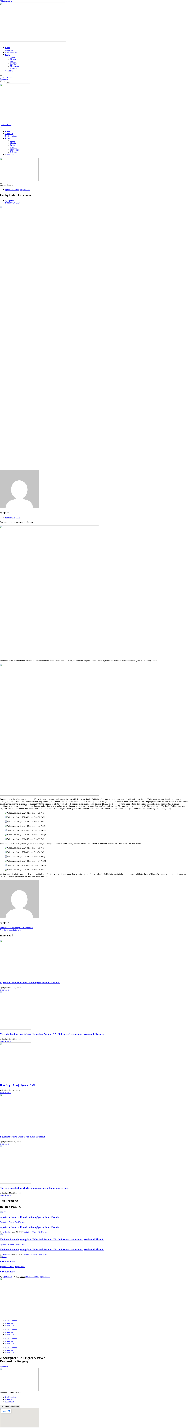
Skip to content (6, 1)
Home (7, 48)
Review (13, 64)
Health (13, 59)
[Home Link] (19, 180)
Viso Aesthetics (7, 1261)
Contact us (9, 1325)
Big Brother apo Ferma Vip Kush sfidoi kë (22, 1136)
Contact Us (9, 71)
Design (13, 61)
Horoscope (14, 66)
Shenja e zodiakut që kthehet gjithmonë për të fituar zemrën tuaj (34, 1188)
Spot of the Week (12, 189)
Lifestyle (13, 68)
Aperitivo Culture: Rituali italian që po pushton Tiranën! (30, 982)
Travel (12, 57)
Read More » (5, 990)
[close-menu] (1, 75)
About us (9, 1323)
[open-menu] (1, 127)
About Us (9, 50)
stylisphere (7, 1232)
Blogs (7, 54)
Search (3, 82)
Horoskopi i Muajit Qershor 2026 (17, 1085)
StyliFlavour (25, 189)
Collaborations (11, 52)
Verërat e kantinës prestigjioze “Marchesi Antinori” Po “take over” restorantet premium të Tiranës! (52, 1034)
